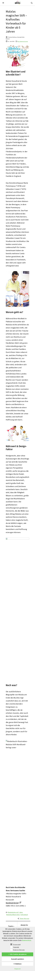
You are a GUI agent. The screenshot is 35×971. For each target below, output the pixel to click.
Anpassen (17, 969)
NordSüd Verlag (12, 902)
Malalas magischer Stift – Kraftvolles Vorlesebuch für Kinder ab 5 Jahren (16, 21)
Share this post (24, 918)
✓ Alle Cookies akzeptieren (17, 954)
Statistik (16, 947)
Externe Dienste (19, 950)
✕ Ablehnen (17, 964)
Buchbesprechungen (23, 41)
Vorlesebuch (24, 915)
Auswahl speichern (17, 959)
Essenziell (17, 944)
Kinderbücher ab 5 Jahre (15, 912)
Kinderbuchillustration (13, 915)
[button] (3, 3)
